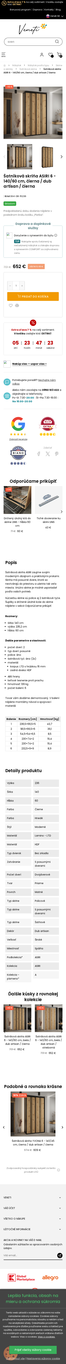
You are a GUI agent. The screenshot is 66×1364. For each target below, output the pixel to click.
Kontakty (49, 9)
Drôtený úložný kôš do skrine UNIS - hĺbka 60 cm (17, 522)
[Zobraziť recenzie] (47, 426)
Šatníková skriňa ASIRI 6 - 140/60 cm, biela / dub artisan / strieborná (48, 1042)
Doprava (37, 9)
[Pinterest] (57, 454)
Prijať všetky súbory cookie (33, 1350)
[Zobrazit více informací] (55, 235)
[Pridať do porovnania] (18, 305)
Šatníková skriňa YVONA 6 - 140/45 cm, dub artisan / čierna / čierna (33, 1142)
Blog (58, 9)
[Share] (39, 454)
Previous (4, 156)
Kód (7, 196)
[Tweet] (48, 454)
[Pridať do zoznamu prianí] (11, 305)
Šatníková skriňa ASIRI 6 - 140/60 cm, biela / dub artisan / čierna (17, 1040)
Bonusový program (20, 9)
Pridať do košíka (35, 296)
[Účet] (41, 54)
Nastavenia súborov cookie (43, 1358)
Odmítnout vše (15, 1358)
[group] (33, 1127)
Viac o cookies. (46, 1336)
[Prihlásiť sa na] (59, 1255)
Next (61, 156)
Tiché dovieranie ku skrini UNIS (49, 520)
